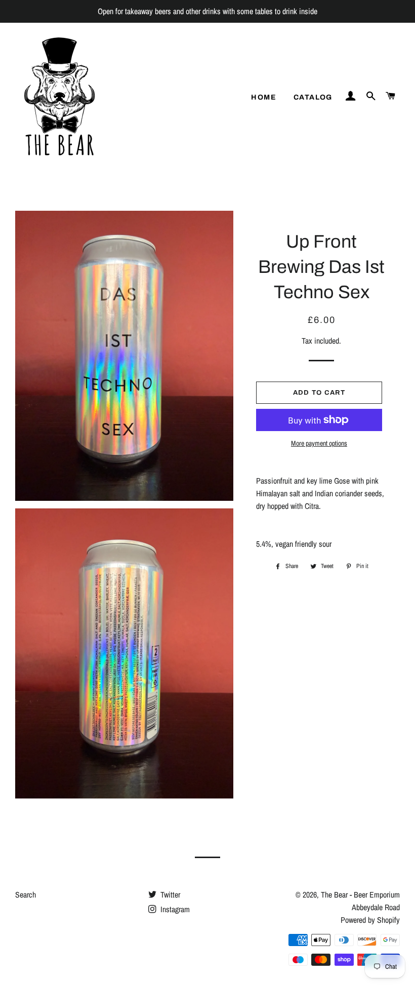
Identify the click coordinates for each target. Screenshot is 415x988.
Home (263, 97)
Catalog (313, 97)
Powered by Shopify (370, 919)
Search (25, 894)
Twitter (169, 894)
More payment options (319, 443)
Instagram (174, 909)
